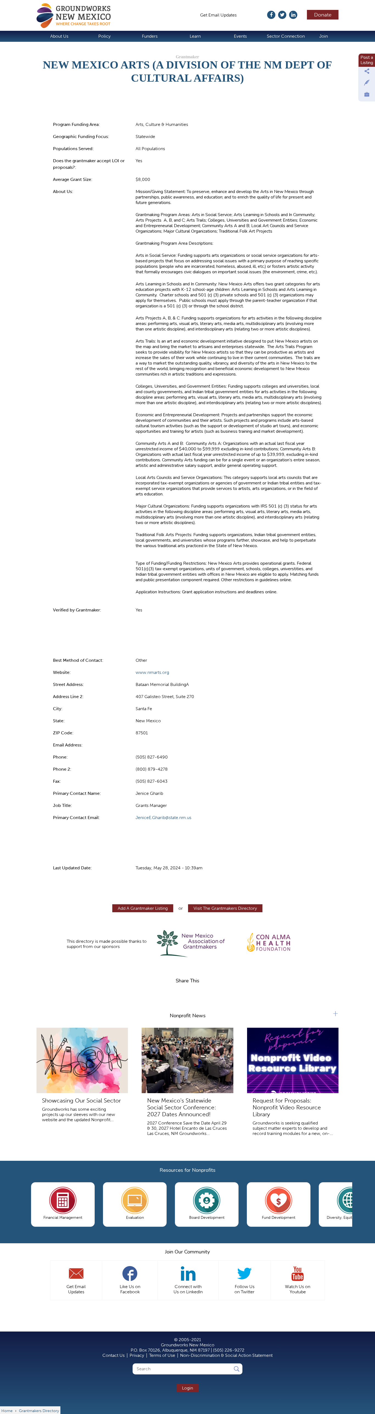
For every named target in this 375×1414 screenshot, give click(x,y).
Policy (104, 36)
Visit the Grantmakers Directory (225, 908)
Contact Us (113, 1355)
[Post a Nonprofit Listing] (366, 72)
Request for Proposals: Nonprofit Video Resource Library (287, 1107)
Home (76, 15)
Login (187, 1388)
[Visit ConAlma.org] (269, 941)
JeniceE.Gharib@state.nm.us (163, 817)
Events (240, 36)
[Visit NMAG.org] (191, 943)
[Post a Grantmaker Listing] (366, 84)
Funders (150, 36)
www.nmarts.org (152, 672)
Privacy (137, 1355)
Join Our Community (187, 1252)
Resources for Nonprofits (187, 1170)
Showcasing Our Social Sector (81, 1100)
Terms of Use (162, 1355)
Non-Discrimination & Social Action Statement (226, 1355)
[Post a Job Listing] (366, 95)
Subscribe (254, 15)
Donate (323, 15)
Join (323, 36)
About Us (59, 36)
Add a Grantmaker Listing (143, 908)
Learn (195, 36)
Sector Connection (286, 36)
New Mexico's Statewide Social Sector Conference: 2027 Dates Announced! (181, 1107)
